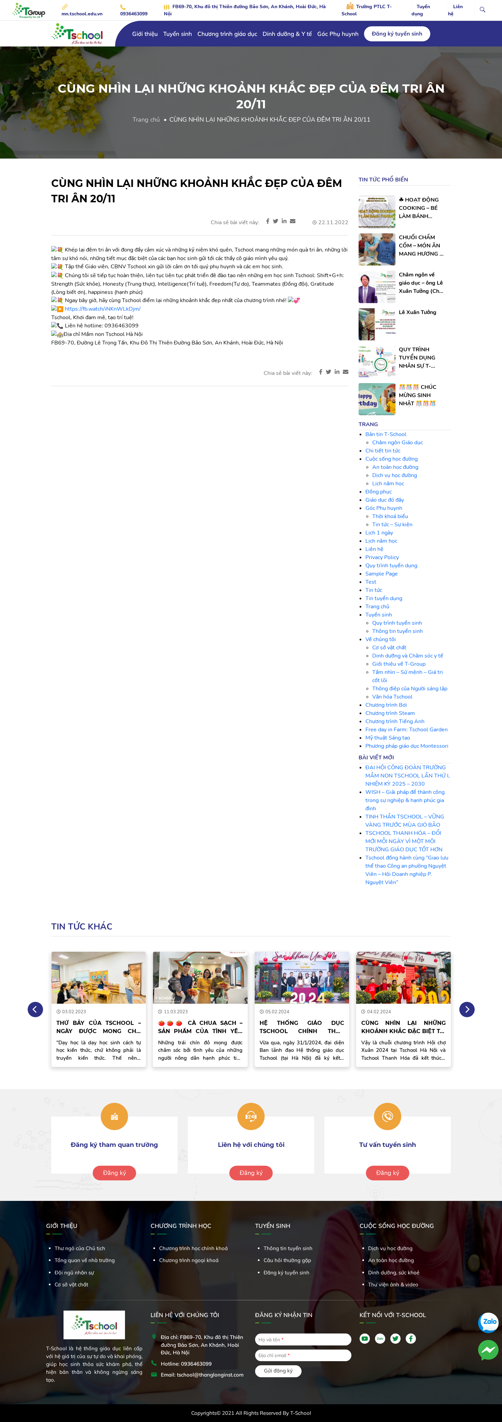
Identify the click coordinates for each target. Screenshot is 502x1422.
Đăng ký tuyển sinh (397, 33)
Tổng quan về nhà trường (85, 1260)
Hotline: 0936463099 (186, 1363)
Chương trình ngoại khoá (189, 1260)
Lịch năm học (388, 483)
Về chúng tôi (380, 639)
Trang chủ (146, 120)
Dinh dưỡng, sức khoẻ (393, 1272)
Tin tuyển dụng (383, 598)
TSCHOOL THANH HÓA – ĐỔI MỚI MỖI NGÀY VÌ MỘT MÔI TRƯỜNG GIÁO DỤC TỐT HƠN (404, 841)
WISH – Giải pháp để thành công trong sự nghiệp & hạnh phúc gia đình (405, 800)
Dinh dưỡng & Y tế (287, 33)
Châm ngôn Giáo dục (397, 442)
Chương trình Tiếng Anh (394, 721)
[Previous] (35, 1009)
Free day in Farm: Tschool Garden (406, 729)
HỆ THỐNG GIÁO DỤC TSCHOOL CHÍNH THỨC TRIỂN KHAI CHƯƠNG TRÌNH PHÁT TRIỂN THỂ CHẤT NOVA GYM (302, 1027)
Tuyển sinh (378, 615)
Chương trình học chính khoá (193, 1248)
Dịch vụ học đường (394, 475)
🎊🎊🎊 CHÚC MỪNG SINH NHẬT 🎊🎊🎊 (417, 395)
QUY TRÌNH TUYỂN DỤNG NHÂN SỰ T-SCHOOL (417, 358)
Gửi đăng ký (278, 1370)
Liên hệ (455, 10)
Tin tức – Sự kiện (392, 524)
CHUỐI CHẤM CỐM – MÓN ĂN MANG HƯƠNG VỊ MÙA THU (422, 246)
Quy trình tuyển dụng (391, 565)
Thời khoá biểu (390, 516)
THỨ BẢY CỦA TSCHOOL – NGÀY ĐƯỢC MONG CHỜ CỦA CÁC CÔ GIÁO (98, 1027)
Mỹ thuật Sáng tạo (387, 738)
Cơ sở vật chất (389, 647)
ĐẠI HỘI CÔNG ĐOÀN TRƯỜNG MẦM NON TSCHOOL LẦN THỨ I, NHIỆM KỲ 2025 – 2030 (407, 776)
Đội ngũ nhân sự (74, 1272)
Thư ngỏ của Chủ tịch (80, 1248)
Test (370, 582)
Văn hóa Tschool (392, 697)
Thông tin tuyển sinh (397, 631)
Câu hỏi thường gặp (287, 1260)
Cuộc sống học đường (391, 459)
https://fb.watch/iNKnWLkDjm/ (103, 309)
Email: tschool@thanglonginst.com (202, 1374)
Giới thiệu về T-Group (399, 664)
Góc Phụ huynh (338, 33)
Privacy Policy (382, 557)
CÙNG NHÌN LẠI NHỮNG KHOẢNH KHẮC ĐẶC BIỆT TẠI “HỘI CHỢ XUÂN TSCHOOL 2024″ (403, 1027)
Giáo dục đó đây (384, 500)
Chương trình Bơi (386, 705)
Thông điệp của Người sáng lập (409, 688)
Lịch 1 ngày (379, 533)
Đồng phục (378, 492)
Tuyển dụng (421, 10)
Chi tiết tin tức (382, 451)
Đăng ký (114, 1173)
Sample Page (381, 574)
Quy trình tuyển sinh (397, 623)
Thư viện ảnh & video (393, 1284)
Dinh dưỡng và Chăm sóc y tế (407, 656)
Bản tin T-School (385, 434)
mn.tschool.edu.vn (81, 14)
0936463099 (134, 14)
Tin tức (373, 590)
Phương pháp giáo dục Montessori (406, 746)
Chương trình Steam (390, 713)
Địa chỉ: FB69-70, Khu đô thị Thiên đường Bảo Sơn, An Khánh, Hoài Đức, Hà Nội (202, 1345)
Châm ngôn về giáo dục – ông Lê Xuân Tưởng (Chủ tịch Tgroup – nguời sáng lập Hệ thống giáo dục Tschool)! (422, 283)
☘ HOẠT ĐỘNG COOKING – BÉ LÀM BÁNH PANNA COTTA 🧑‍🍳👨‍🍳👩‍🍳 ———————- (419, 208)
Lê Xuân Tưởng (417, 312)
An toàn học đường (395, 467)
